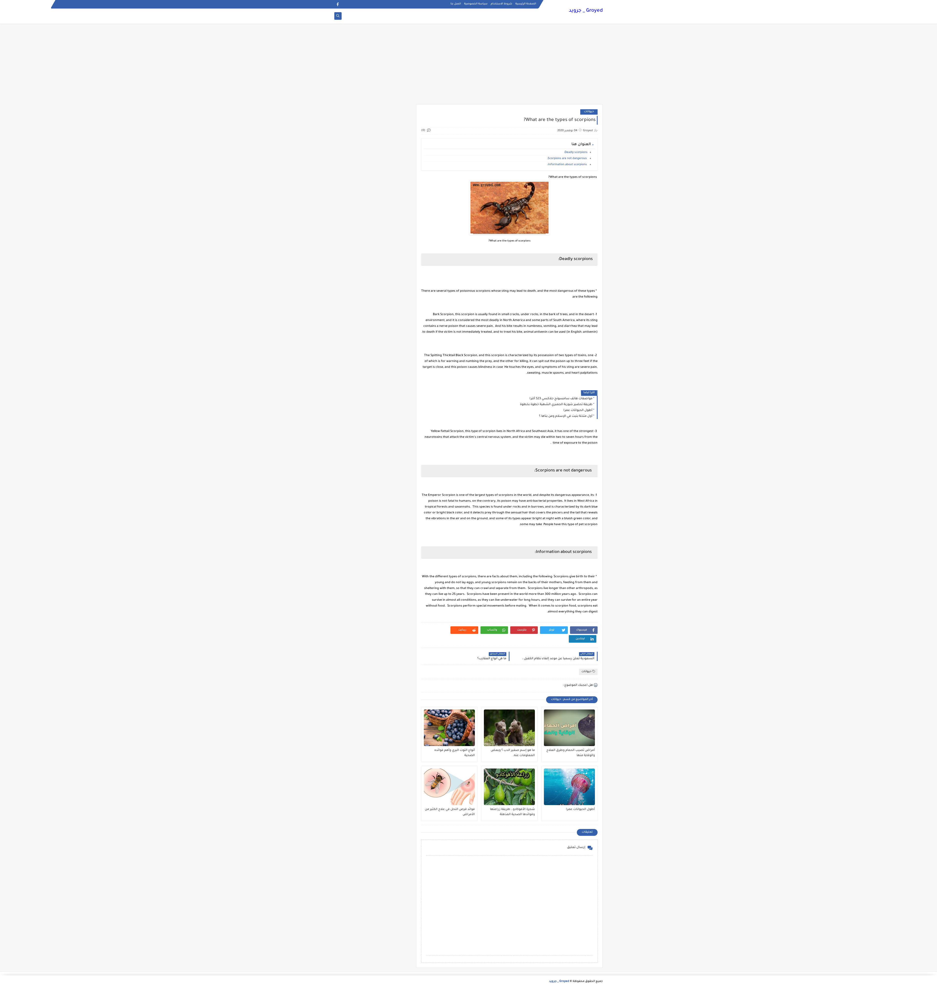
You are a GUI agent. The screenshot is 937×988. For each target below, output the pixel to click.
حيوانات (589, 111)
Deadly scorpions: (576, 152)
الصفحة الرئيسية (525, 3)
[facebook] (337, 4)
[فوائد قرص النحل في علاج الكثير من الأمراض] (449, 786)
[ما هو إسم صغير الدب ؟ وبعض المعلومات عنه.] (509, 727)
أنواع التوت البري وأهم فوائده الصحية (454, 753)
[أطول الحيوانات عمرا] (569, 786)
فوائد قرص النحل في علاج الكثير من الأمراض (450, 812)
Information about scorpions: (567, 164)
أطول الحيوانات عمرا (577, 410)
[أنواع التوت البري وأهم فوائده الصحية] (449, 727)
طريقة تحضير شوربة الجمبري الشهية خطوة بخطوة (556, 404)
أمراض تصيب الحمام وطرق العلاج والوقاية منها (570, 753)
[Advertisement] (468, 66)
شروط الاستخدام (501, 3)
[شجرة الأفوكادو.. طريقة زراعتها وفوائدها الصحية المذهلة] (509, 786)
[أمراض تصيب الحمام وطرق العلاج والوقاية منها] (569, 727)
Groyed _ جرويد (586, 11)
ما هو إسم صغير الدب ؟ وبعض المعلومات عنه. (513, 753)
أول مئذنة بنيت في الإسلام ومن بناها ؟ (565, 416)
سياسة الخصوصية (476, 3)
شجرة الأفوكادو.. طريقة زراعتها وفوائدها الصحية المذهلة (512, 812)
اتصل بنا (455, 3)
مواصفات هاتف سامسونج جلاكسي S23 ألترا (561, 398)
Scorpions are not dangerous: (567, 158)
